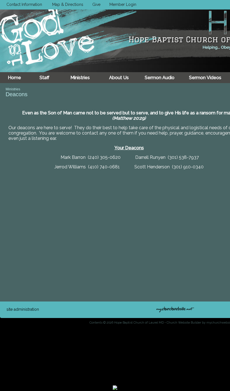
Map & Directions (66, 4)
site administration (22, 309)
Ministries (13, 89)
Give (95, 4)
